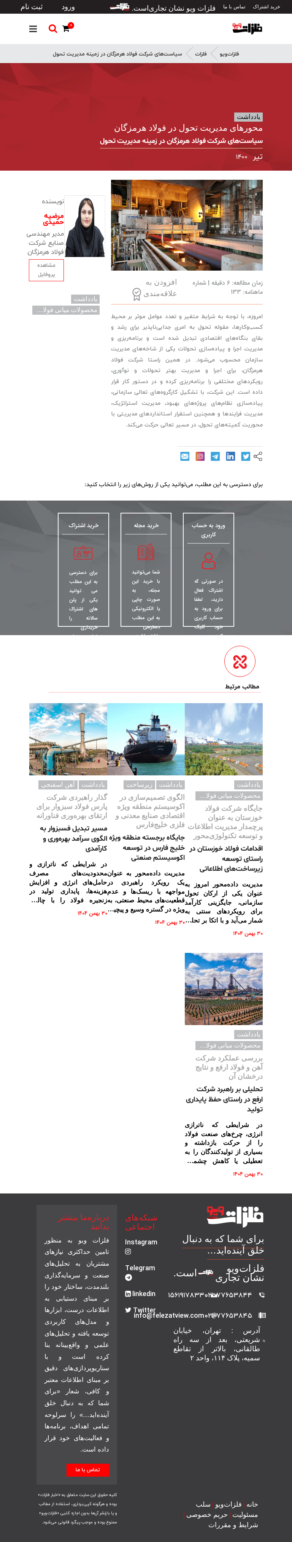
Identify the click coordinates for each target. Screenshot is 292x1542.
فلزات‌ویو (229, 54)
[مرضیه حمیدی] (84, 226)
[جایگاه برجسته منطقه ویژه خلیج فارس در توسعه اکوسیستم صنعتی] (146, 739)
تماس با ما (88, 1470)
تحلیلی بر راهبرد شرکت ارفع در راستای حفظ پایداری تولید (224, 1099)
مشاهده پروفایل (46, 270)
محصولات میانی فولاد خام (62, 310)
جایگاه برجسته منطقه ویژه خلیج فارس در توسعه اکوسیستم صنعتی (147, 848)
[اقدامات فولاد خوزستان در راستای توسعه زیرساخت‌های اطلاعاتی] (224, 739)
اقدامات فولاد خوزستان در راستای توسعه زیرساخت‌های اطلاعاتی (226, 859)
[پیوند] (247, 29)
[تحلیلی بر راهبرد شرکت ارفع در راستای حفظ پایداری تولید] (224, 989)
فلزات (201, 54)
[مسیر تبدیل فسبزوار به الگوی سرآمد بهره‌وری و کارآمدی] (68, 739)
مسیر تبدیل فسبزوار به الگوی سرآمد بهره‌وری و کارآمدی (73, 839)
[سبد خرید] (67, 29)
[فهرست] (33, 28)
